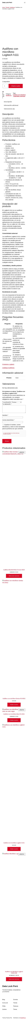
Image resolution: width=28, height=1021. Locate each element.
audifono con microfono (19, 94)
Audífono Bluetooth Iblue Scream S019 (14, 569)
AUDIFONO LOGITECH (19, 96)
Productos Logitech (8, 364)
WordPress (23, 1017)
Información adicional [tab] (11, 105)
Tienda (7, 7)
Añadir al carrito (15, 86)
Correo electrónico (8, 420)
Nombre (5, 415)
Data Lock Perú (7, 2)
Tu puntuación (7, 402)
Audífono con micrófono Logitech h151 (14, 843)
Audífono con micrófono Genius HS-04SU (14, 698)
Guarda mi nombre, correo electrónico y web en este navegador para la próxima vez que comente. (13, 426)
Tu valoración (7, 404)
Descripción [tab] (8, 102)
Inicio (3, 7)
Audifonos (12, 7)
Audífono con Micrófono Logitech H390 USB (14, 972)
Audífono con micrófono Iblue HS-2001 (13, 714)
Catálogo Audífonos (8, 368)
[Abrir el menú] (25, 3)
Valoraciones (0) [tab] (9, 109)
